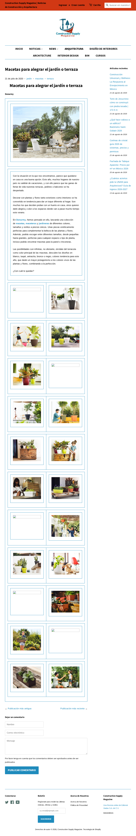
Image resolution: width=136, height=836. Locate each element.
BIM (87, 55)
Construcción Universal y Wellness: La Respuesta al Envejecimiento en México (120, 81)
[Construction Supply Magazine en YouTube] (18, 803)
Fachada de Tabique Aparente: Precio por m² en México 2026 (120, 165)
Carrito (97, 5)
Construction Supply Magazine (70, 829)
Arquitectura (74, 49)
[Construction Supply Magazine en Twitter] (7, 803)
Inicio (19, 49)
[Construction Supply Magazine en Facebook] (12, 803)
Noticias (35, 49)
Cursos (100, 55)
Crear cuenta (78, 5)
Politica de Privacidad (79, 805)
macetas (39, 78)
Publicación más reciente (72, 708)
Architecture (42, 55)
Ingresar (63, 5)
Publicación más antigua (19, 708)
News (53, 49)
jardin (29, 78)
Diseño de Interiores (103, 49)
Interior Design (68, 55)
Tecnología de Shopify (92, 829)
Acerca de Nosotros (78, 802)
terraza (50, 78)
